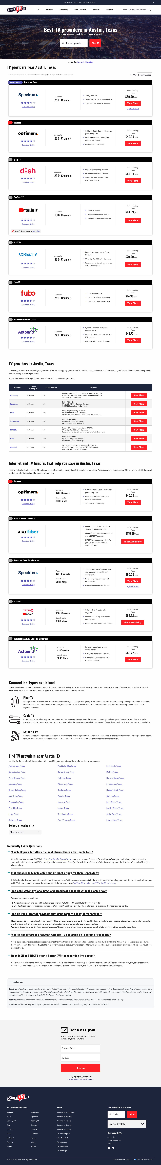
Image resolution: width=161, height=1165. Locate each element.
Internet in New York (64, 1116)
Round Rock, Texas (114, 820)
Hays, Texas (13, 814)
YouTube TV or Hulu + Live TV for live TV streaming (94, 883)
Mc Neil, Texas (112, 772)
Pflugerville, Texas (16, 802)
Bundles (89, 62)
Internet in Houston (64, 1125)
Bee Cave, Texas (64, 790)
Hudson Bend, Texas (115, 790)
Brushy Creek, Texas (114, 808)
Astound (13, 447)
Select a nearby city (21, 825)
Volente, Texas (64, 796)
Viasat (33, 1142)
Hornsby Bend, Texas (115, 778)
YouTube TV (14, 421)
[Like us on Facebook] (109, 1149)
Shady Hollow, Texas (17, 790)
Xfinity (33, 1146)
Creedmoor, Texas (65, 814)
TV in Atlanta (62, 1142)
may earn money (72, 2)
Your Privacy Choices (144, 1159)
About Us (111, 1137)
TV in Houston (62, 1146)
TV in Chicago (62, 1150)
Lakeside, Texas (15, 784)
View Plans (134, 103)
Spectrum (14, 404)
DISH (12, 412)
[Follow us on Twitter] (113, 1149)
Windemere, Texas (65, 784)
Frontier (10, 1142)
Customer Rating (28, 107)
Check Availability (133, 541)
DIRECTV (13, 430)
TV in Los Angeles (63, 1133)
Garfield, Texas (112, 796)
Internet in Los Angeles (65, 1112)
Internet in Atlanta (64, 1121)
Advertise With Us (114, 1140)
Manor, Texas (63, 808)
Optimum (14, 395)
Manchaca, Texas (16, 796)
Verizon (34, 1138)
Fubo (12, 438)
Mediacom (35, 1112)
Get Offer (36, 231)
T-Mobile (34, 1133)
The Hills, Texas (15, 808)
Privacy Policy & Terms (121, 1159)
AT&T (9, 1116)
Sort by (133, 75)
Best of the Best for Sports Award (57, 859)
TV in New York (62, 1138)
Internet (49, 9)
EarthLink (10, 1138)
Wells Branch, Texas (17, 778)
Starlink (34, 1129)
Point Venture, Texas (66, 820)
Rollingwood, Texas (17, 766)
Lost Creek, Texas (113, 766)
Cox (8, 1125)
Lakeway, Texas (64, 802)
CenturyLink (11, 1121)
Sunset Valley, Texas (17, 772)
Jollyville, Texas (64, 778)
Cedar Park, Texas (113, 814)
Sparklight (35, 1121)
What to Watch (80, 9)
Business (109, 9)
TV (38, 9)
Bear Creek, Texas (113, 802)
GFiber (9, 1146)
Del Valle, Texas (15, 820)
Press (110, 1143)
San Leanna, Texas (114, 784)
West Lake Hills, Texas (67, 766)
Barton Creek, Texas (66, 772)
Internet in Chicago (64, 1129)
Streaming (63, 9)
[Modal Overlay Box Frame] (80, 1053)
